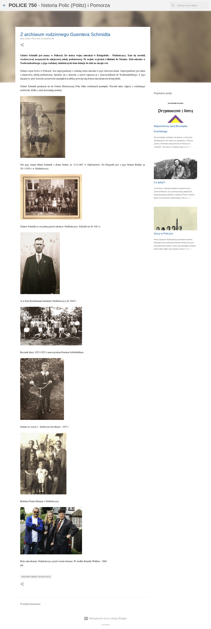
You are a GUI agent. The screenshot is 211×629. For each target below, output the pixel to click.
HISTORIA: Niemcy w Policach (36, 577)
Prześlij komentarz (30, 604)
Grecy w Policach (163, 233)
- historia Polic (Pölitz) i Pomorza (59, 5)
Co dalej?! (159, 182)
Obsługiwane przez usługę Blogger (107, 618)
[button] (22, 45)
